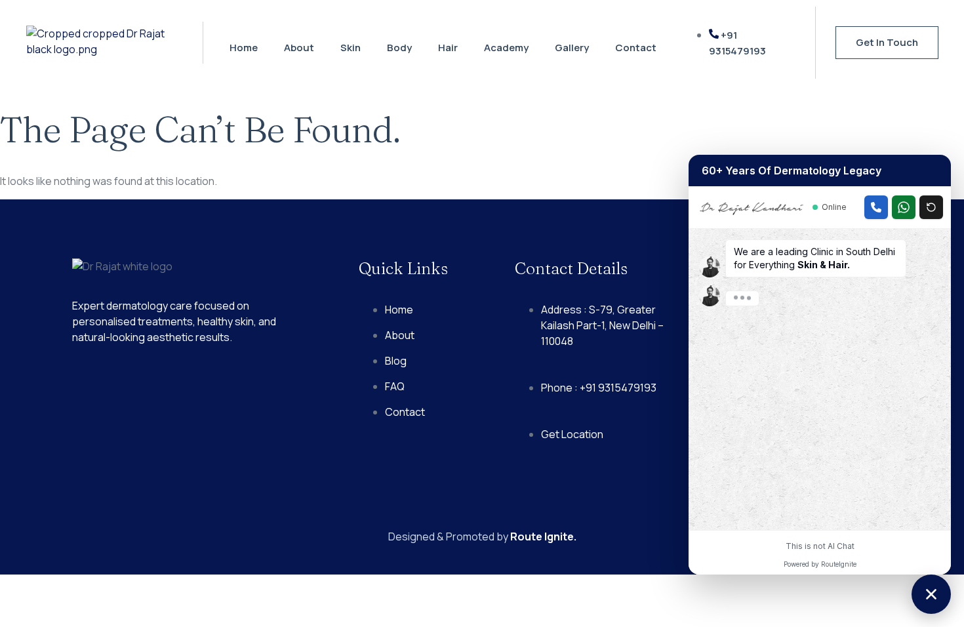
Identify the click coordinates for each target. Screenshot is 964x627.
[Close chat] (931, 594)
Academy (506, 47)
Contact (635, 47)
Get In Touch (887, 42)
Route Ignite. (543, 536)
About (299, 47)
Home (244, 47)
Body (399, 47)
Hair (448, 47)
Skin (350, 47)
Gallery (572, 47)
